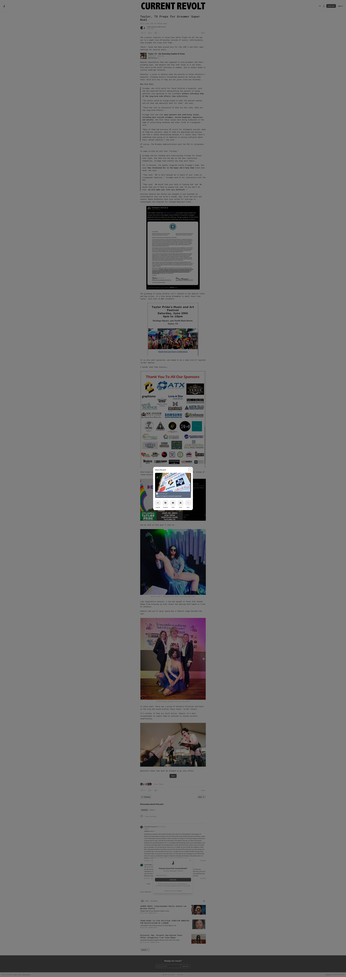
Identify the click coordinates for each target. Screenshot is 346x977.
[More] (188, 503)
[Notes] (180, 503)
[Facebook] (165, 503)
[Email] (173, 503)
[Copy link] (158, 503)
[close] (190, 469)
